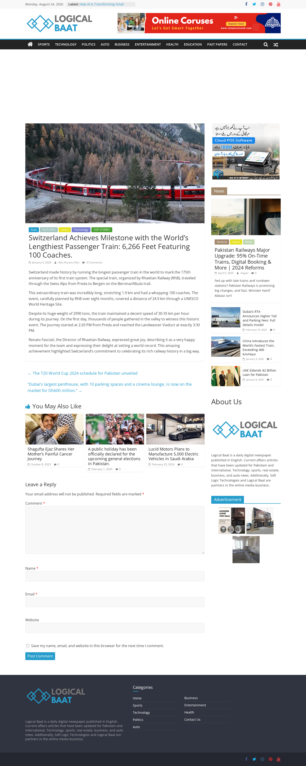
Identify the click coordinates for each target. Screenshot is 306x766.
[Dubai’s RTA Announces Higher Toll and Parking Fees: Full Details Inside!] (225, 309)
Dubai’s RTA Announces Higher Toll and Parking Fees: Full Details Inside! (260, 318)
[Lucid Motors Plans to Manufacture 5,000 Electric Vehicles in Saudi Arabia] (175, 416)
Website (32, 619)
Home (137, 698)
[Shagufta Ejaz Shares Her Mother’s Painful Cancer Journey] (54, 416)
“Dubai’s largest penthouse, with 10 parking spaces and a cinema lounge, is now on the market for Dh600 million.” (110, 387)
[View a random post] (276, 44)
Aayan (245, 273)
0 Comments (94, 262)
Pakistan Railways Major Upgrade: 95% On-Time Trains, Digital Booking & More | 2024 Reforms (243, 258)
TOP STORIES (102, 230)
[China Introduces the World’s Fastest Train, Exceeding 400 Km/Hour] (225, 339)
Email (31, 594)
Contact (240, 44)
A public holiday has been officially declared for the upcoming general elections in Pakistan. (114, 456)
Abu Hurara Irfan (69, 262)
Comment (35, 503)
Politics (88, 44)
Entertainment (148, 44)
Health (172, 44)
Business (122, 44)
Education (193, 44)
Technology (65, 44)
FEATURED (49, 230)
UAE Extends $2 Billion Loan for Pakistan (259, 372)
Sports (44, 44)
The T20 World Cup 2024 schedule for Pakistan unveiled (83, 373)
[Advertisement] (153, 89)
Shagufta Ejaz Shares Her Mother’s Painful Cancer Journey (51, 453)
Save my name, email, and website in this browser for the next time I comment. (97, 645)
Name (31, 568)
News (248, 242)
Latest (65, 230)
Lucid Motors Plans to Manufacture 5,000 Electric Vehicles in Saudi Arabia (173, 453)
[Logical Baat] (30, 44)
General (222, 242)
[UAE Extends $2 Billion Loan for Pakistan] (225, 368)
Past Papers (217, 44)
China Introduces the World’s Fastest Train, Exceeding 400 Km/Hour (259, 347)
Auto (105, 44)
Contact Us (192, 719)
